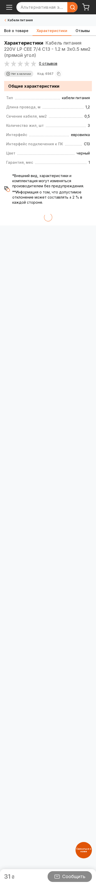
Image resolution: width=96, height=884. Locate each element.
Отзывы (83, 30)
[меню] (9, 7)
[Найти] (72, 7)
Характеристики (52, 30)
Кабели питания (20, 20)
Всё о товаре (16, 30)
